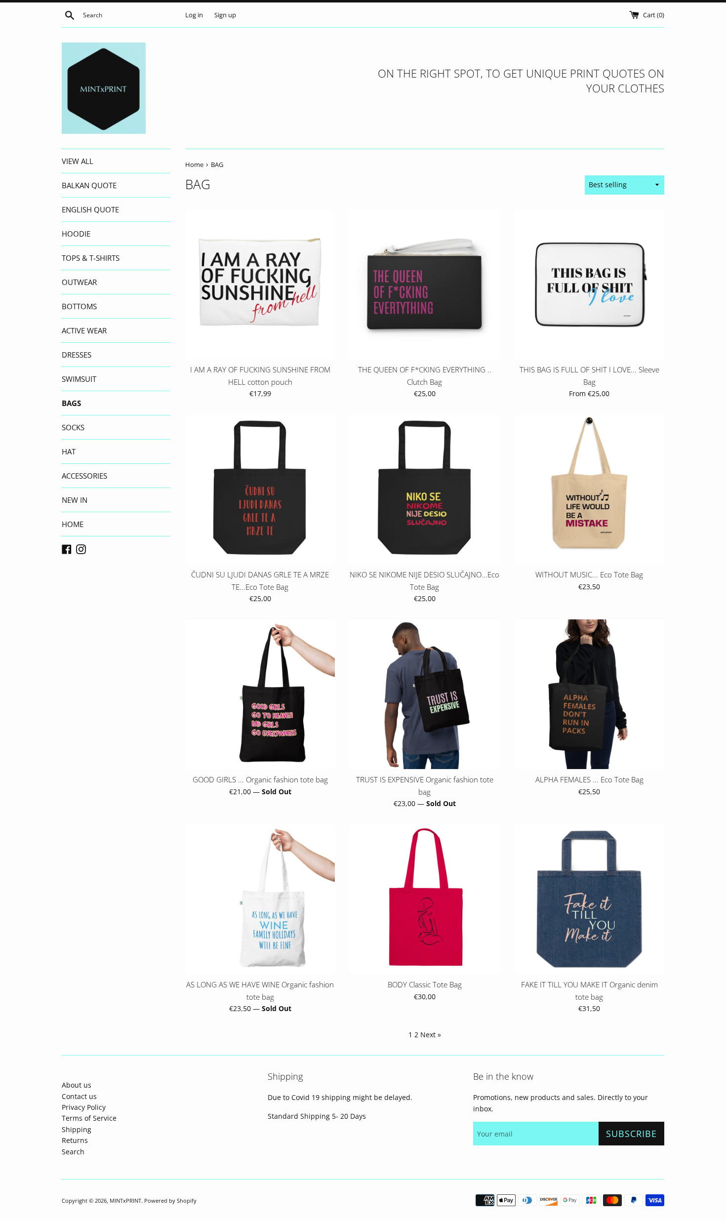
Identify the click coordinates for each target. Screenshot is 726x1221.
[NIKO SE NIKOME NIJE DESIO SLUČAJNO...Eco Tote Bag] (424, 489)
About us (76, 1085)
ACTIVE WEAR (84, 330)
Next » (430, 1034)
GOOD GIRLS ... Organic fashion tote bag (260, 779)
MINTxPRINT (125, 1200)
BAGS (71, 403)
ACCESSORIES (84, 476)
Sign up (225, 15)
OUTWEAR (79, 282)
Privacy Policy (84, 1107)
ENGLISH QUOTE (90, 209)
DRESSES (76, 355)
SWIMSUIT (79, 379)
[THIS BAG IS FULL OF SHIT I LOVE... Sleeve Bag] (589, 284)
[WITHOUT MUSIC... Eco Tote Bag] (589, 489)
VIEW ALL (77, 161)
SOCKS (73, 427)
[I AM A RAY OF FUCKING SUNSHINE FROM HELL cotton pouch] (260, 284)
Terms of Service (89, 1118)
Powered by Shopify (170, 1200)
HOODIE (76, 234)
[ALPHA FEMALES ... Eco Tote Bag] (589, 694)
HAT (69, 451)
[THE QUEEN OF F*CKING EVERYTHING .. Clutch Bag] (424, 284)
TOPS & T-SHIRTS (91, 258)
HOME (72, 524)
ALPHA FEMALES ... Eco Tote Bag (589, 779)
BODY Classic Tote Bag (425, 984)
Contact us (79, 1096)
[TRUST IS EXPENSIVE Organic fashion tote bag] (424, 694)
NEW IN (74, 500)
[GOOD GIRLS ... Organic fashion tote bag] (260, 694)
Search (73, 1151)
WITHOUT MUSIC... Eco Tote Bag (589, 575)
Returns (75, 1140)
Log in (194, 15)
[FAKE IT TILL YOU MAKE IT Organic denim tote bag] (589, 899)
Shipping (76, 1129)
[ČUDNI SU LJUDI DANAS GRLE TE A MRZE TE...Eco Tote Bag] (260, 489)
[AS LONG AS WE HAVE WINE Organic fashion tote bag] (260, 899)
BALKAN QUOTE (89, 185)
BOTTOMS (79, 306)
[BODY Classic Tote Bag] (424, 899)
